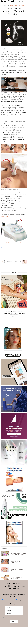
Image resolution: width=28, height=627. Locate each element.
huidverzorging (18, 242)
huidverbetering (10, 242)
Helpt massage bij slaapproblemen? (15, 561)
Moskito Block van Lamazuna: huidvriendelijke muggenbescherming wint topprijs (14, 313)
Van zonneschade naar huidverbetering (17, 577)
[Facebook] (21, 1)
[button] (9, 320)
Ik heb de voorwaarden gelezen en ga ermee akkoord (15, 618)
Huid (5, 5)
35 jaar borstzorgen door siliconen (17, 569)
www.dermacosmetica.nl (8, 216)
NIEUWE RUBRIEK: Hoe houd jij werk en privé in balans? (18, 553)
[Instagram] (20, 1)
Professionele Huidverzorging (17, 5)
